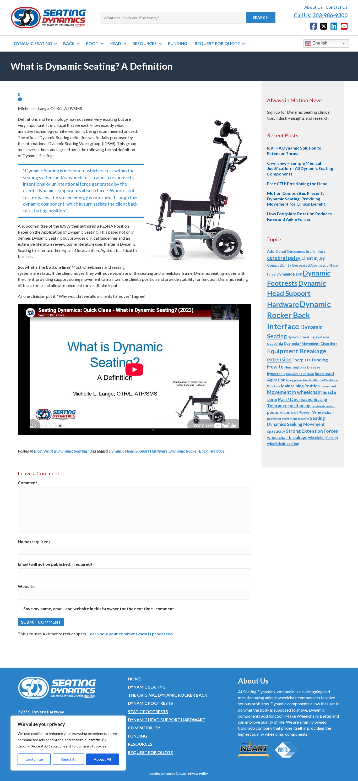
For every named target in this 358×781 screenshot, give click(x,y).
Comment (27, 482)
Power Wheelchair (316, 412)
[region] (68, 743)
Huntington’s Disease (302, 367)
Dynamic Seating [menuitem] (33, 43)
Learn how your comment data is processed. (131, 633)
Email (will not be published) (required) (55, 564)
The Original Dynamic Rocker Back (167, 694)
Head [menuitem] (115, 43)
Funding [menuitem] (177, 43)
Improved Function (300, 374)
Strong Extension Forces (312, 431)
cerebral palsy (284, 258)
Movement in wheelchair (294, 392)
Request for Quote (150, 752)
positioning (299, 405)
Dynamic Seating (147, 686)
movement (328, 386)
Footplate (301, 360)
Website (26, 586)
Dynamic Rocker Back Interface (197, 450)
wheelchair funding (323, 438)
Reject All (68, 759)
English (319, 43)
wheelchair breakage (287, 437)
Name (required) (34, 541)
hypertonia (276, 374)
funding (320, 359)
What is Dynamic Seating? (66, 450)
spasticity (276, 431)
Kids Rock (273, 386)
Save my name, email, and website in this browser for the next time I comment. (99, 608)
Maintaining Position (300, 385)
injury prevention (297, 380)
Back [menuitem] (69, 43)
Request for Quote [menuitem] (217, 43)
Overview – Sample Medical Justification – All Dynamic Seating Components (300, 169)
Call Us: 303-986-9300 (321, 15)
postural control (323, 406)
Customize (34, 759)
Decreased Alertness (309, 265)
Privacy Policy (198, 774)
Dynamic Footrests (150, 703)
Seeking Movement (306, 424)
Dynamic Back (289, 274)
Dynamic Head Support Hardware (138, 450)
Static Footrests (148, 711)
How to (275, 367)
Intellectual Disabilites (324, 380)
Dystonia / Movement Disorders (311, 344)
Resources (140, 743)
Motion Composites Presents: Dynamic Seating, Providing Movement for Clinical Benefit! (297, 199)
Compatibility (279, 265)
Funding (137, 735)
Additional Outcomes (286, 251)
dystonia (275, 343)
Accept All (102, 759)
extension (279, 359)
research (303, 418)
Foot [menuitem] (92, 43)
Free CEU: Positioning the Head (297, 183)
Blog (38, 450)
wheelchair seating (283, 444)
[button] (260, 17)
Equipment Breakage (296, 351)
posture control (282, 412)
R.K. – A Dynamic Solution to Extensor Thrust (294, 150)
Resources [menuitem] (144, 43)
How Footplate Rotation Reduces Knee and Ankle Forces (299, 216)
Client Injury (313, 258)
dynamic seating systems (308, 337)
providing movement (282, 419)
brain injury (316, 251)
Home (134, 678)
